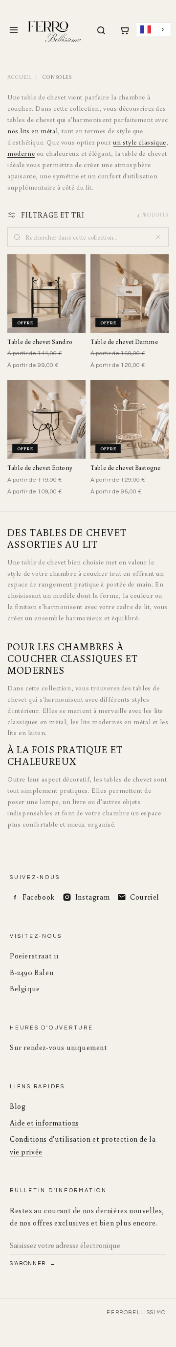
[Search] (101, 30)
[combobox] (153, 30)
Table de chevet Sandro (39, 342)
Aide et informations (44, 1122)
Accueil (19, 76)
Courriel (144, 897)
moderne (21, 153)
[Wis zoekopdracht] (158, 237)
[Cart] (124, 30)
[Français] (153, 30)
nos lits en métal (32, 130)
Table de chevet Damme (124, 342)
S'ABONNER (29, 1263)
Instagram (92, 897)
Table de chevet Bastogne (125, 468)
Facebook (38, 897)
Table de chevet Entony (39, 468)
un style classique (139, 142)
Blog (17, 1106)
